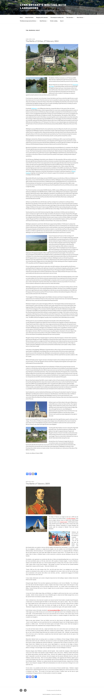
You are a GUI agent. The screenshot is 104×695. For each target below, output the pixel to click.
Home (21, 17)
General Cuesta (63, 522)
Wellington (34, 108)
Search (61, 21)
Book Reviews (43, 21)
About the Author (29, 17)
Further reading (53, 21)
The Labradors (69, 17)
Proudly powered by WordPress (54, 690)
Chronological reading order (57, 17)
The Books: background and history (28, 21)
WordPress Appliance (47, 694)
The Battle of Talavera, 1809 (38, 484)
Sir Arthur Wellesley (70, 518)
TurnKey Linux (58, 694)
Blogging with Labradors (42, 17)
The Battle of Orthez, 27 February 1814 (42, 41)
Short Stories (80, 17)
